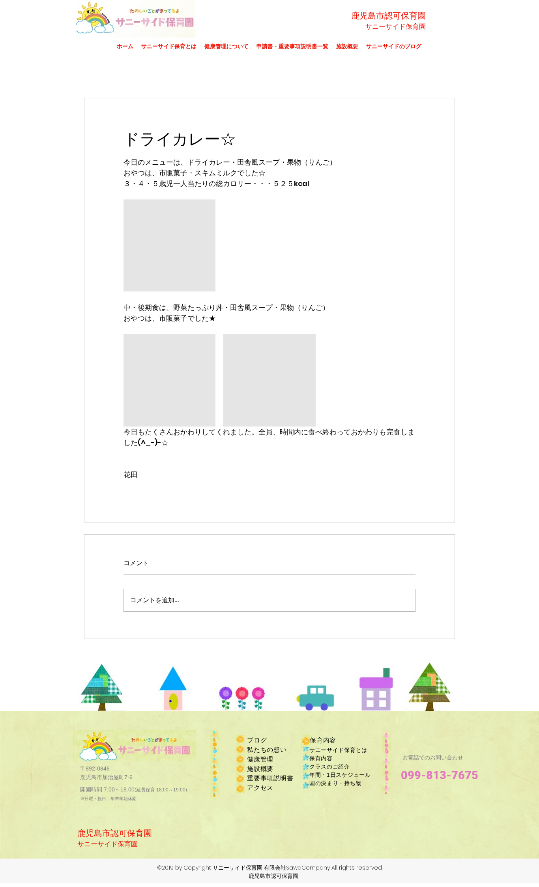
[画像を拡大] (169, 245)
